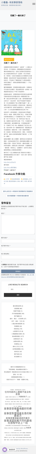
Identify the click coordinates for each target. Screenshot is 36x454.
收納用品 (16, 329)
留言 (3, 213)
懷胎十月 (29, 404)
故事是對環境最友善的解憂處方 (18, 414)
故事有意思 (17, 341)
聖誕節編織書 (27, 435)
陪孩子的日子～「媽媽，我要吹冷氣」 (18, 379)
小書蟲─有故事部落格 (11, 2)
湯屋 (25, 428)
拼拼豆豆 (17, 351)
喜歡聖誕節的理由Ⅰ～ (18, 377)
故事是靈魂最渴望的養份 (18, 418)
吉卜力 (16, 396)
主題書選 (16, 308)
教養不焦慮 (17, 311)
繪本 (18, 181)
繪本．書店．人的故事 (16, 318)
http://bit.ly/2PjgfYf (10, 162)
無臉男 (28, 428)
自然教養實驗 (17, 349)
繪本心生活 (16, 346)
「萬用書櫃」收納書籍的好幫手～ (18, 369)
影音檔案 (17, 356)
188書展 (12, 389)
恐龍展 (6, 404)
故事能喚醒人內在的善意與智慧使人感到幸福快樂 (17, 425)
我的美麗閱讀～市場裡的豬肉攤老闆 (18, 196)
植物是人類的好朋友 (8, 428)
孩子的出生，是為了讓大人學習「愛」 (13, 401)
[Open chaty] (4, 449)
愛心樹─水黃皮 (22, 404)
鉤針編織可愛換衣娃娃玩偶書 (24, 437)
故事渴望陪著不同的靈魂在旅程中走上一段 (18, 422)
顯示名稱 (4, 238)
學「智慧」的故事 (27, 401)
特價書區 (17, 326)
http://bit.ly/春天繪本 (10, 167)
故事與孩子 (17, 339)
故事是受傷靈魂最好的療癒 (18, 410)
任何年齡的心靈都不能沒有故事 (18, 393)
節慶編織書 (28, 432)
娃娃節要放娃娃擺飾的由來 (15, 399)
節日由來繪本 (9, 435)
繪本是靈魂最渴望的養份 (17, 435)
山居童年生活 (17, 331)
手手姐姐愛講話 (16, 313)
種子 (22, 181)
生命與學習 (16, 430)
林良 (29, 425)
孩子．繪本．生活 (17, 321)
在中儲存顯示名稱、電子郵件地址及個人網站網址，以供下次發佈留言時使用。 (17, 266)
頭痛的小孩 (24, 439)
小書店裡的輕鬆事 (17, 323)
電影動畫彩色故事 (18, 439)
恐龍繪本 (10, 404)
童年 (21, 430)
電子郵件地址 (5, 246)
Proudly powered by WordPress (18, 448)
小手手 (7, 179)
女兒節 (28, 396)
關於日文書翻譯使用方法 (18, 367)
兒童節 (6, 396)
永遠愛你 (21, 428)
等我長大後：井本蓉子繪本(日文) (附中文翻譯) (15, 432)
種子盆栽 (17, 354)
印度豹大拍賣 (12, 396)
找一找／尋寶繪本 (18, 406)
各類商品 (17, 344)
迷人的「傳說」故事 (13, 437)
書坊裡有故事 (17, 306)
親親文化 (6, 437)
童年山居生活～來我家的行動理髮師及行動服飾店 (18, 191)
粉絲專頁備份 (16, 179)
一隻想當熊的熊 (17, 389)
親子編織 (17, 316)
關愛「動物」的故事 (8, 439)
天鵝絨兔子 (23, 397)
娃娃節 (7, 399)
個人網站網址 (5, 254)
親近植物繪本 (13, 181)
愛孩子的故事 (16, 404)
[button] (33, 4)
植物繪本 (25, 179)
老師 (25, 181)
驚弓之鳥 (29, 439)
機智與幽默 (16, 428)
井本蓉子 (24, 389)
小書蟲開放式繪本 (17, 334)
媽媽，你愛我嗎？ (26, 399)
